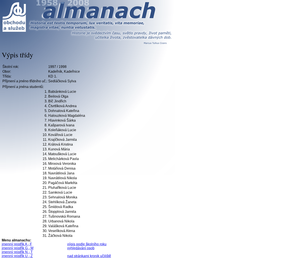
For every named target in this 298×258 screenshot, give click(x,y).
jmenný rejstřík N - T (17, 252)
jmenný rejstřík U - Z (17, 256)
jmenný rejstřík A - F (17, 244)
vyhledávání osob (80, 248)
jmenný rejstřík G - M (17, 248)
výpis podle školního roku (86, 244)
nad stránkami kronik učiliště (89, 256)
